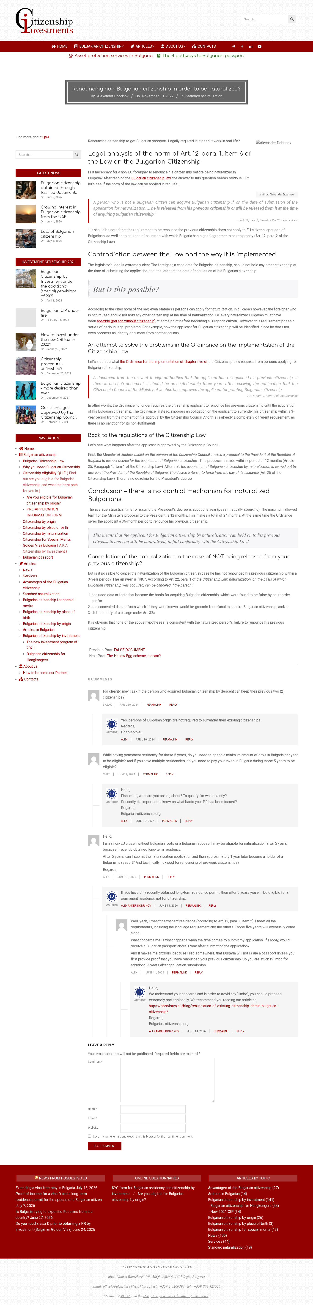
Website (93, 1127)
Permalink (154, 704)
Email (92, 1118)
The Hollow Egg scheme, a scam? (134, 656)
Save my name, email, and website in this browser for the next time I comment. (143, 1136)
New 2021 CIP (222, 1211)
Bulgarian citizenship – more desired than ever (61, 388)
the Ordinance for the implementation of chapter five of (164, 361)
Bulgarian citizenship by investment (236, 1200)
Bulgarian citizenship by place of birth (238, 1223)
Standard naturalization (204, 96)
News (212, 1235)
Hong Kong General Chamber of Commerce (176, 1295)
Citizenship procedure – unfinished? (52, 364)
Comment (95, 1061)
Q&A (45, 137)
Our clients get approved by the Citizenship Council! (59, 413)
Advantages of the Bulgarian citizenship (240, 1188)
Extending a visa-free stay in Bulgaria (45, 1188)
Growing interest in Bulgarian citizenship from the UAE (61, 212)
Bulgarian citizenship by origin (232, 1217)
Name (92, 1108)
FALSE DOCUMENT (129, 650)
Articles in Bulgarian (224, 1194)
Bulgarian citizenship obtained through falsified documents (61, 188)
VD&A (126, 1295)
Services (215, 1241)
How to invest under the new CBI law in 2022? (60, 340)
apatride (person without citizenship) (126, 321)
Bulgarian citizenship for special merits (239, 1229)
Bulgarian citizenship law (151, 178)
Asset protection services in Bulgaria (114, 55)
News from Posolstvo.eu (63, 1178)
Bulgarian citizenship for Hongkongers (241, 1206)
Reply (173, 704)
